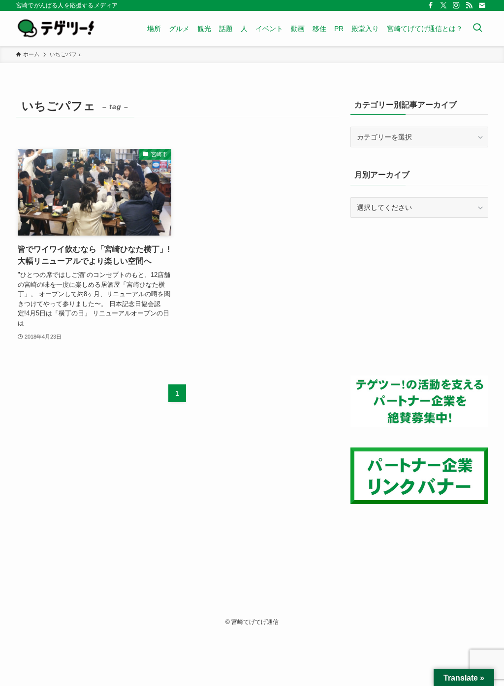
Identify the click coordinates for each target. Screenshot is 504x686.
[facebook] (430, 5)
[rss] (469, 5)
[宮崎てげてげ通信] (56, 28)
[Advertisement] (419, 296)
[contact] (481, 5)
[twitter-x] (443, 5)
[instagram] (456, 5)
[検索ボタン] (477, 28)
